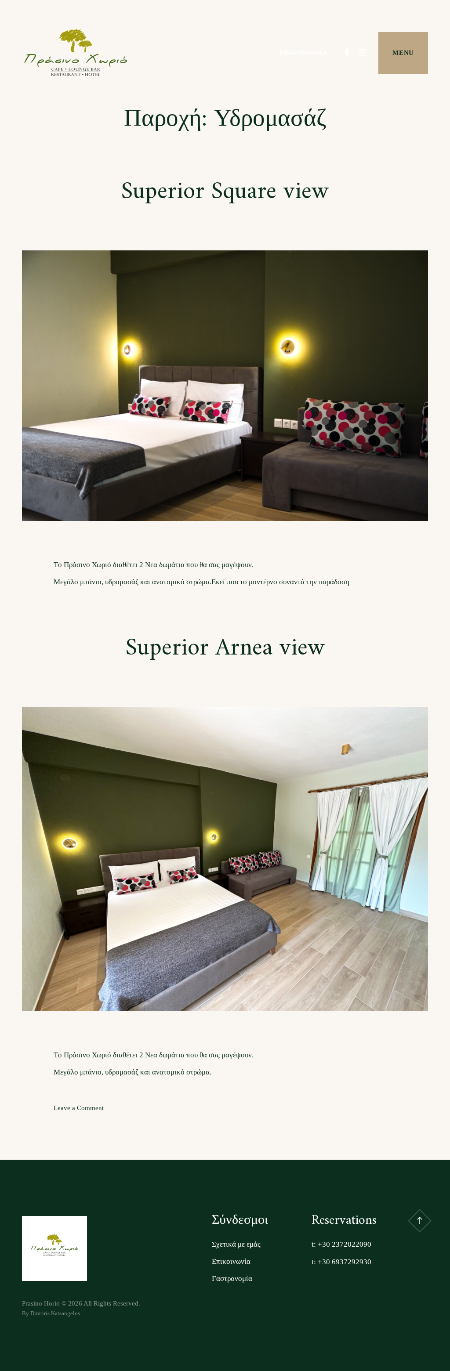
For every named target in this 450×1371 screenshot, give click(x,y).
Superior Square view (225, 192)
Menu (403, 52)
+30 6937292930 (344, 1262)
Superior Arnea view (225, 648)
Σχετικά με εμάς (236, 1244)
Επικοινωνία (303, 52)
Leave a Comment (79, 1107)
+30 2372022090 (344, 1244)
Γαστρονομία (232, 1278)
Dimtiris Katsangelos (55, 1313)
